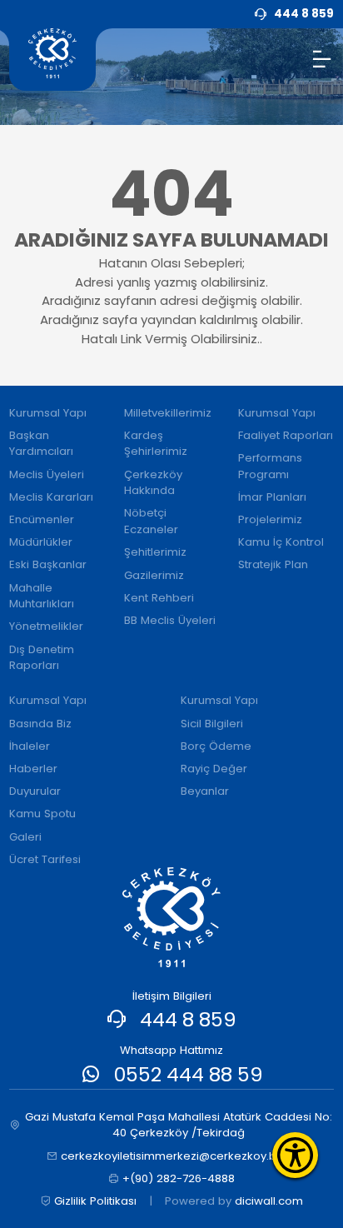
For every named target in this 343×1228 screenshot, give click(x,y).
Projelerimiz (270, 519)
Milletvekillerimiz (167, 413)
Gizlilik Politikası (95, 1201)
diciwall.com (269, 1201)
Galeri (25, 837)
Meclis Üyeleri (46, 474)
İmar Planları (272, 497)
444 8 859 (188, 1019)
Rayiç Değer (214, 768)
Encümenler (41, 519)
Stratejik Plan (273, 564)
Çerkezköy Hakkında (153, 483)
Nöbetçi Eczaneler (151, 521)
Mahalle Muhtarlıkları (41, 596)
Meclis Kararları (51, 497)
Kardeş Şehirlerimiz (155, 443)
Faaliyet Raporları (285, 435)
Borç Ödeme (216, 746)
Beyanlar (205, 791)
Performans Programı (270, 466)
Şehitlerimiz (155, 552)
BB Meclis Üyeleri (170, 620)
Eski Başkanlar (48, 564)
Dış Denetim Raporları (41, 657)
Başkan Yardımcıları (41, 443)
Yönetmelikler (46, 626)
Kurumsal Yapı (48, 413)
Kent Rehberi (159, 598)
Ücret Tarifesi (45, 859)
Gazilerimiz (154, 575)
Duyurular (35, 791)
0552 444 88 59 (188, 1074)
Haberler (33, 768)
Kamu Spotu (42, 813)
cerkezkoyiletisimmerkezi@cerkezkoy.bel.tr (178, 1156)
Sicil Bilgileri (212, 723)
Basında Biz (40, 723)
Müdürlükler (40, 542)
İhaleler (29, 746)
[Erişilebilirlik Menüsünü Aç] (295, 1155)
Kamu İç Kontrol (281, 542)
